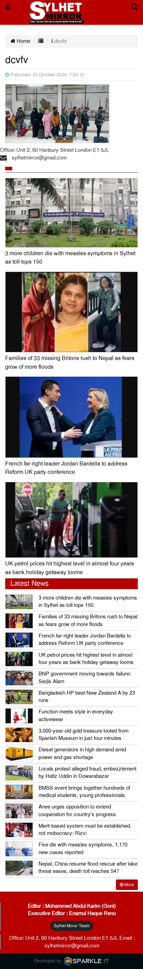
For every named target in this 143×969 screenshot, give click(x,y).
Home (22, 41)
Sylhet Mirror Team (72, 925)
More (128, 884)
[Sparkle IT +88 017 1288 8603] (86, 960)
